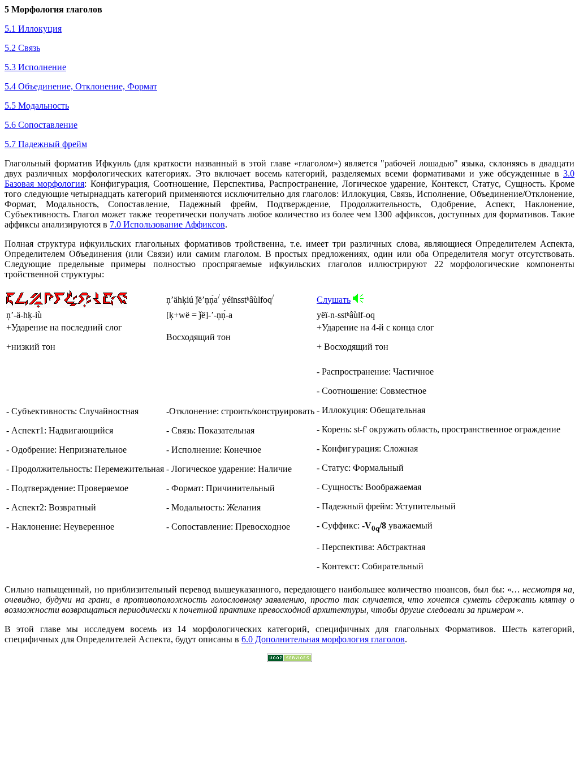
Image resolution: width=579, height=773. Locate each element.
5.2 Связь (22, 48)
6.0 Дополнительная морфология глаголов (323, 639)
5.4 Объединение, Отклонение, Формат (81, 86)
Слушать (334, 299)
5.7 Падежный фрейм (46, 144)
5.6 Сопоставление (41, 125)
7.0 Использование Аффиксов (167, 224)
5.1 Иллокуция (33, 28)
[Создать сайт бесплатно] (289, 659)
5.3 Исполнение (35, 67)
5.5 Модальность (37, 105)
